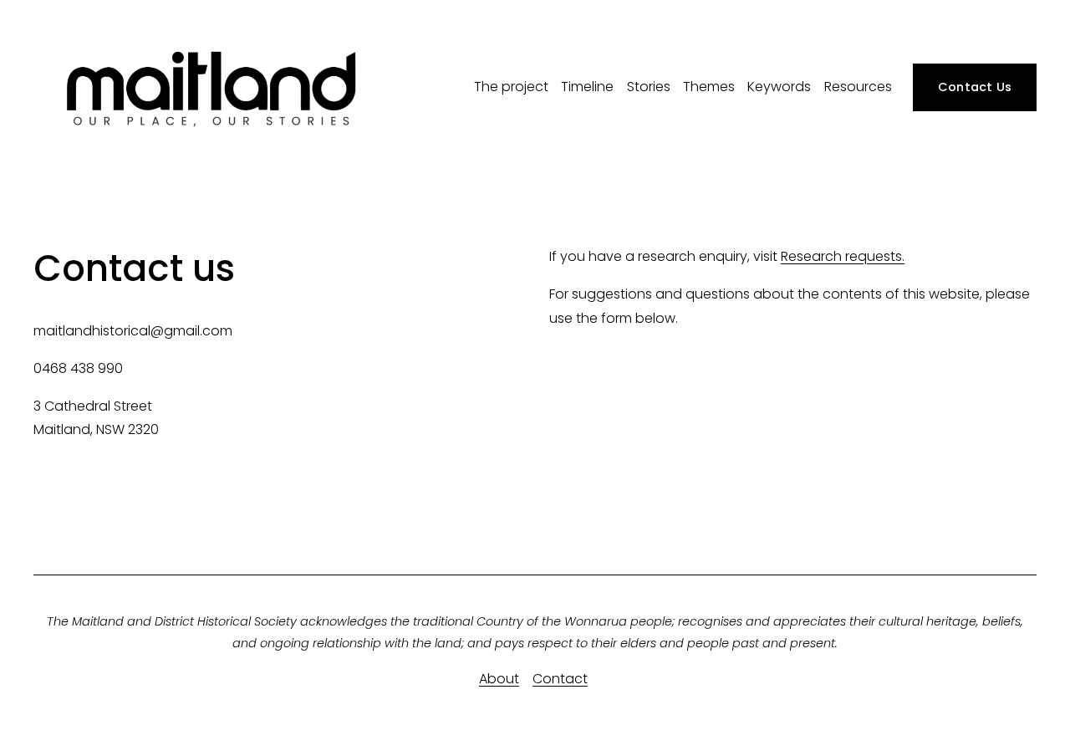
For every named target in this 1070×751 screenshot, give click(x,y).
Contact (560, 678)
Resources (858, 86)
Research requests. (842, 256)
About (499, 678)
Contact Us (975, 87)
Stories (648, 86)
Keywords (779, 86)
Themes (709, 86)
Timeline (587, 86)
